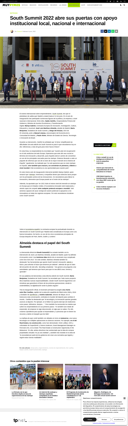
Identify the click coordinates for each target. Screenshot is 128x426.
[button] (124, 398)
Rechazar (104, 419)
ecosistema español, (33, 229)
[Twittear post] (105, 31)
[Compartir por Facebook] (102, 31)
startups (32, 174)
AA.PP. (83, 5)
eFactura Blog (74, 5)
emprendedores (43, 348)
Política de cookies (97, 423)
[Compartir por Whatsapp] (112, 31)
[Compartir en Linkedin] (109, 31)
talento (69, 262)
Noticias (25, 5)
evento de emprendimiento (57, 348)
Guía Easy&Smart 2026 (94, 5)
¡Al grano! (63, 5)
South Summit (57, 114)
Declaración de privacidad (108, 423)
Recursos (53, 5)
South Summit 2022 (35, 349)
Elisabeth (19, 31)
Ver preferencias (118, 419)
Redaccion (14, 398)
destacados (34, 348)
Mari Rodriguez (42, 399)
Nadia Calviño (24, 349)
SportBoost (33, 295)
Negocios (33, 5)
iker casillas (69, 348)
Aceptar (90, 419)
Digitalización (43, 5)
